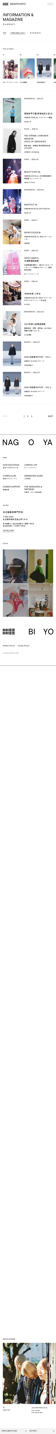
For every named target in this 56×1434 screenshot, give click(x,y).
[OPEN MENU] (50, 4)
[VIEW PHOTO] (46, 1373)
